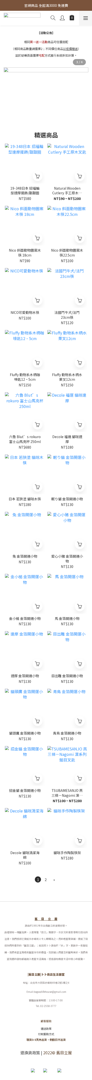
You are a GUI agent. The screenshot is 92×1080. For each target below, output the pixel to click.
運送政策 (46, 1029)
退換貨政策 (30, 1052)
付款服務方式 (46, 1034)
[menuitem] (38, 879)
